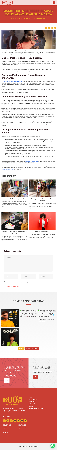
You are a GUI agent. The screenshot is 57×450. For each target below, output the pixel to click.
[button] (52, 446)
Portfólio (32, 403)
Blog (16, 18)
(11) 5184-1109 (6, 428)
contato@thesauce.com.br (9, 435)
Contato (31, 406)
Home (12, 18)
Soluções (32, 401)
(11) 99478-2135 (22, 428)
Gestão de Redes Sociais (31, 161)
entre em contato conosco (7, 169)
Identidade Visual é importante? (14, 199)
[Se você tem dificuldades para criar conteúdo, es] (10, 318)
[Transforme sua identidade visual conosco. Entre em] (47, 318)
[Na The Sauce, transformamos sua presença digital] (10, 337)
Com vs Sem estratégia (42, 231)
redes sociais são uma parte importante (12, 81)
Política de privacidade (36, 408)
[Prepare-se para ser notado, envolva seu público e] (29, 318)
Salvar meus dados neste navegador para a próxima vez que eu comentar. (24, 282)
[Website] (46, 276)
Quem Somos (33, 399)
